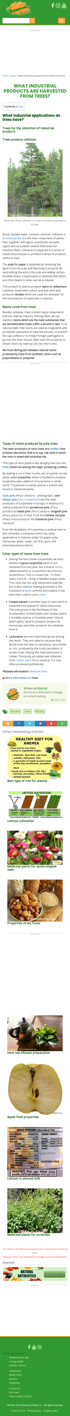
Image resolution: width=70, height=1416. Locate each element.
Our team (14, 1392)
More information (16, 678)
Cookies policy (50, 1410)
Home (5, 75)
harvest (15, 711)
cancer (42, 594)
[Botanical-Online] (19, 8)
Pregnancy (14, 1382)
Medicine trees (38, 671)
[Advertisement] (35, 53)
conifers (55, 449)
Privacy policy (34, 1410)
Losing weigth (16, 1361)
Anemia (13, 1378)
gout (28, 590)
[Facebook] (29, 1348)
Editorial (42, 688)
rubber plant (23, 660)
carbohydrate (13, 238)
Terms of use (18, 1410)
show (19, 106)
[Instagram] (40, 1348)
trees (27, 711)
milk (14, 648)
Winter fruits (15, 1374)
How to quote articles (20, 1396)
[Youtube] (34, 1348)
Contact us (14, 1388)
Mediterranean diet (19, 1357)
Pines (5, 467)
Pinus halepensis (29, 499)
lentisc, (59, 567)
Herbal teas (15, 1370)
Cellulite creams (17, 1365)
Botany (13, 75)
